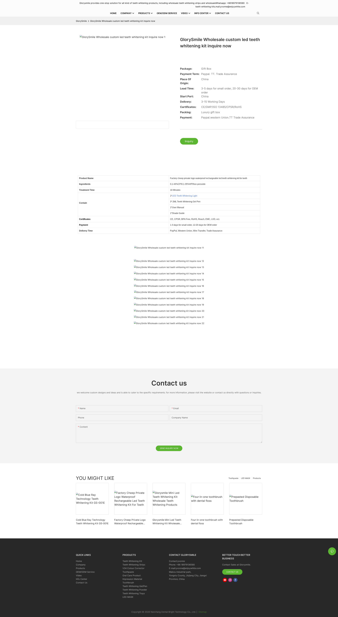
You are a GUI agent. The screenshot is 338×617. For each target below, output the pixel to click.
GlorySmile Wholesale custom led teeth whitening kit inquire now (122, 21)
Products (257, 478)
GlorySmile (81, 21)
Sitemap (202, 612)
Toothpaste (233, 478)
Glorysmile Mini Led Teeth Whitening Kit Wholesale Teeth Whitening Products (167, 521)
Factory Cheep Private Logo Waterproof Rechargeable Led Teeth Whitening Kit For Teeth (130, 521)
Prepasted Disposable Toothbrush (241, 521)
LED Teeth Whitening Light (184, 196)
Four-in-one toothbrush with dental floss (207, 521)
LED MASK (245, 478)
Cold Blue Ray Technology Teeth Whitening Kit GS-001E (92, 521)
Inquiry (189, 141)
